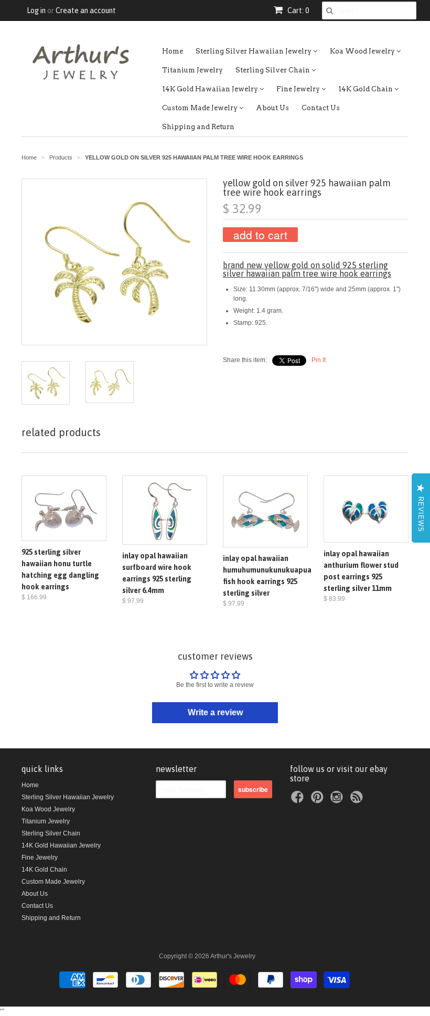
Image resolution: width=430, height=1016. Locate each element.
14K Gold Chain (366, 89)
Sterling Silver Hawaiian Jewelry (254, 51)
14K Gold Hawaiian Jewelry (211, 89)
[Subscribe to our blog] (358, 800)
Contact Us (321, 108)
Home (172, 51)
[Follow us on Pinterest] (319, 800)
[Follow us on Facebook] (299, 800)
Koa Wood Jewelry (363, 51)
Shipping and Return (198, 127)
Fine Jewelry (298, 89)
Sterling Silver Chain (273, 70)
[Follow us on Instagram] (338, 800)
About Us (272, 108)
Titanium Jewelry (192, 70)
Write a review (215, 712)
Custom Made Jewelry (200, 108)
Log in (36, 10)
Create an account (86, 10)
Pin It (318, 360)
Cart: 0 (297, 10)
